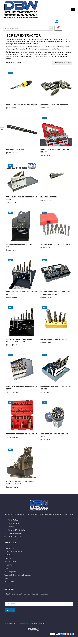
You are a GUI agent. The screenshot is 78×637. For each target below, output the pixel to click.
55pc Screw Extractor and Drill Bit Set (21, 434)
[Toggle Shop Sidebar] (2, 129)
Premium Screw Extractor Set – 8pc (54, 339)
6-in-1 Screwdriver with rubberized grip (21, 104)
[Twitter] (31, 629)
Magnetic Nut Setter (48, 197)
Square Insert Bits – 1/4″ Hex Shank (54, 104)
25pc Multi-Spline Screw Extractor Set (55, 244)
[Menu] (57, 9)
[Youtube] (34, 629)
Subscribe (10, 610)
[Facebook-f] (28, 629)
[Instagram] (37, 629)
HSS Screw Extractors (15, 149)
